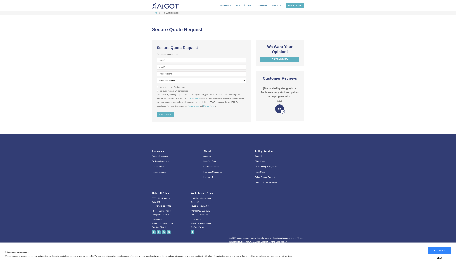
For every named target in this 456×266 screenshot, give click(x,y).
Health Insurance (159, 172)
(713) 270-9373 (193, 98)
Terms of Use (193, 106)
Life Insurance (158, 167)
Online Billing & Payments (266, 167)
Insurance (225, 5)
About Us (207, 156)
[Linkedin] (169, 232)
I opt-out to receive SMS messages (173, 91)
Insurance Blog (209, 177)
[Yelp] (159, 232)
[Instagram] (164, 232)
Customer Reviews (211, 167)
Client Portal (260, 161)
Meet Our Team (209, 161)
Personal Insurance (160, 156)
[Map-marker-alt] (154, 232)
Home (154, 13)
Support (262, 5)
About (250, 5)
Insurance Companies (212, 172)
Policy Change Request (265, 177)
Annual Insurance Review (266, 183)
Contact (276, 5)
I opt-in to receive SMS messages (173, 87)
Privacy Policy (209, 106)
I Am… (239, 5)
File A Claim (260, 172)
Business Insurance (160, 161)
